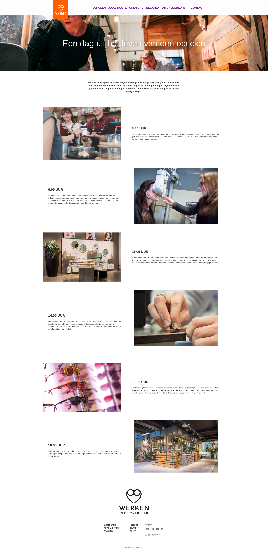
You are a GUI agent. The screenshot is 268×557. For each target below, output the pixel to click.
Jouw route (117, 7)
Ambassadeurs (174, 7)
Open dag (136, 7)
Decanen (153, 7)
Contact (197, 7)
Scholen (99, 7)
